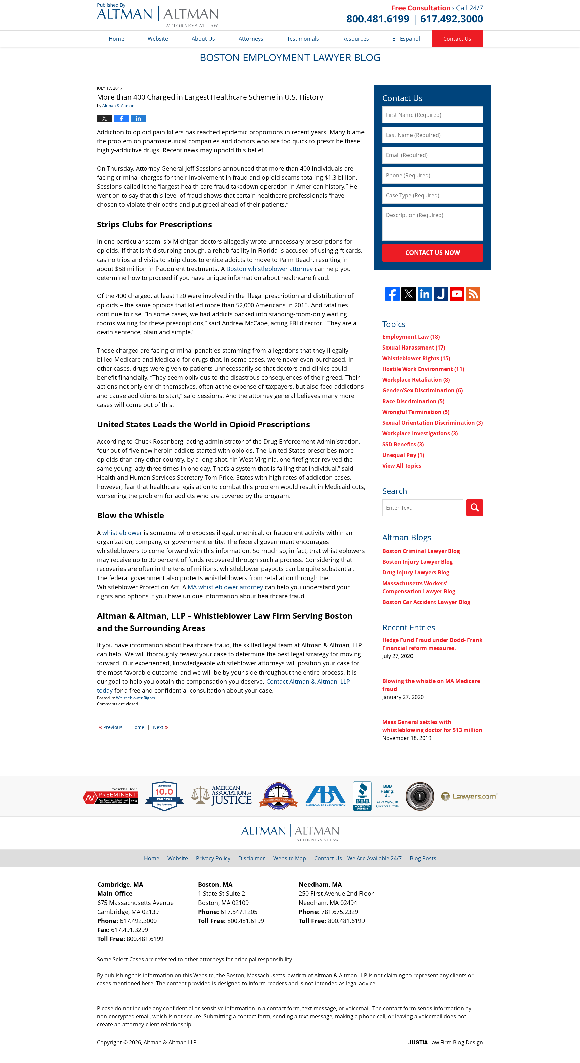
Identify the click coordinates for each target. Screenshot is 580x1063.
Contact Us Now (432, 252)
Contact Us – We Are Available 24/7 (358, 858)
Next (160, 726)
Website (158, 38)
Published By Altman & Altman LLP (415, 15)
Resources (355, 38)
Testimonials (303, 38)
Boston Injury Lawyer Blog (417, 561)
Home (116, 38)
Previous (111, 726)
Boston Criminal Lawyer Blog (421, 551)
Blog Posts (423, 858)
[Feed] (473, 294)
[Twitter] (408, 294)
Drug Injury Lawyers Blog (415, 572)
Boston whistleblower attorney (269, 269)
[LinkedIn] (425, 294)
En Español (406, 38)
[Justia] (441, 294)
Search (474, 507)
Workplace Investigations (420, 433)
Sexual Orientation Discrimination (432, 422)
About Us (203, 38)
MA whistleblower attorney (225, 587)
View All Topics (401, 465)
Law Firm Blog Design (445, 1042)
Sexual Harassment (413, 347)
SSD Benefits (403, 444)
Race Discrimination (413, 401)
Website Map (289, 858)
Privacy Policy (213, 858)
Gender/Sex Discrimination (422, 390)
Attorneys (251, 38)
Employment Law (411, 336)
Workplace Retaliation (416, 379)
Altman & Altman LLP (170, 1042)
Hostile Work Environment (423, 369)
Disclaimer (251, 858)
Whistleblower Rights (135, 698)
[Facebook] (392, 294)
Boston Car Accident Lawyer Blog (426, 602)
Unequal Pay (403, 455)
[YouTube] (457, 294)
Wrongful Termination (415, 412)
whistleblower (122, 532)
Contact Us (457, 38)
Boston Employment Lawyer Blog (157, 15)
